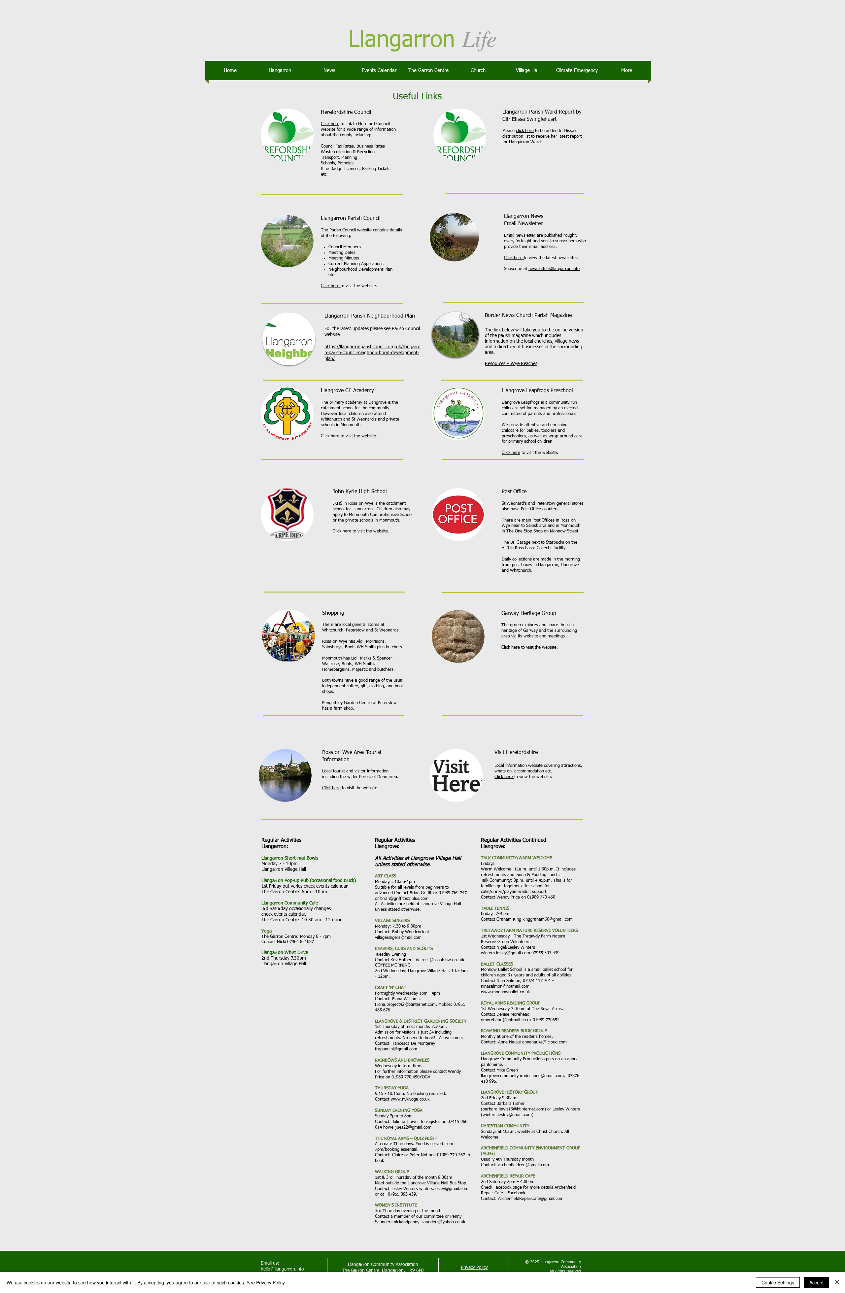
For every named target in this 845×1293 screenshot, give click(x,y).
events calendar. (290, 914)
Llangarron (401, 40)
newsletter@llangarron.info (554, 269)
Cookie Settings (777, 1282)
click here (525, 131)
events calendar (332, 886)
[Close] (837, 1282)
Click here (330, 124)
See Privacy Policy (266, 1282)
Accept (816, 1282)
